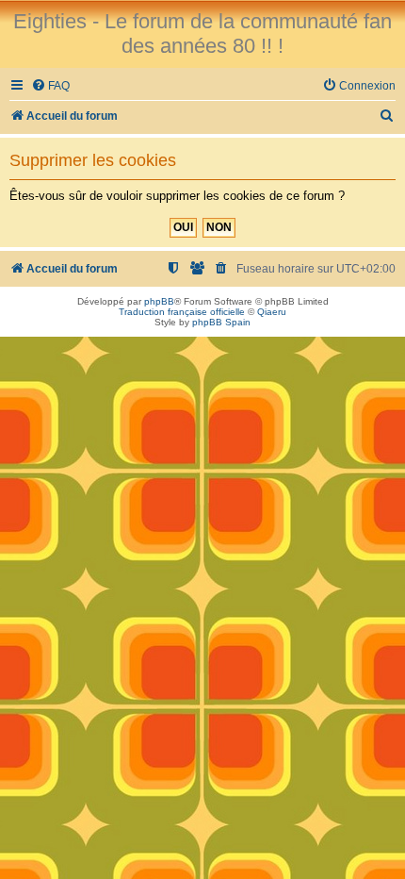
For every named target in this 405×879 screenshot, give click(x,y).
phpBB (159, 301)
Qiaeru (271, 312)
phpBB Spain (221, 322)
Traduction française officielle (182, 312)
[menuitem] (50, 86)
